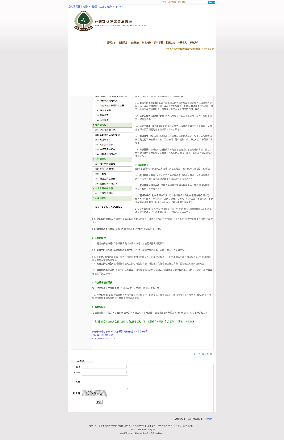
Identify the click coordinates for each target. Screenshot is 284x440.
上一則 (193, 354)
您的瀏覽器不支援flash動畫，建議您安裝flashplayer (95, 6)
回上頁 (201, 354)
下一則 (209, 354)
